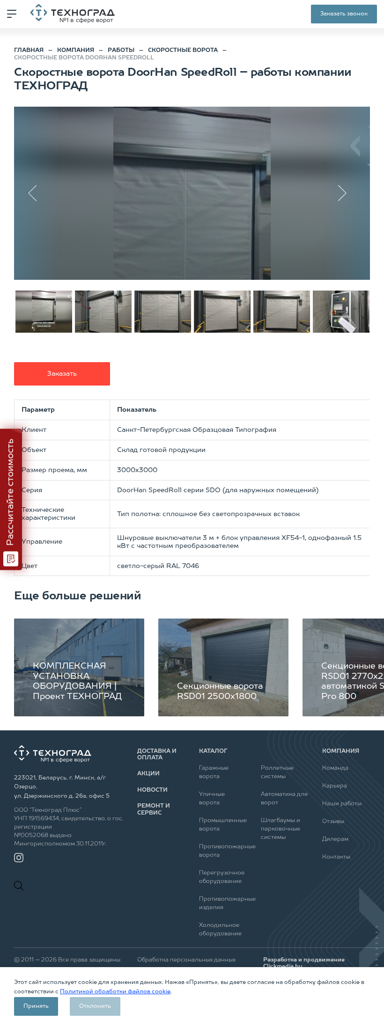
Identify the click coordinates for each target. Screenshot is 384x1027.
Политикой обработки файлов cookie (115, 992)
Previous (37, 193)
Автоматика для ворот (284, 799)
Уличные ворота (212, 799)
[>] (192, 193)
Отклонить (95, 1006)
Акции (148, 774)
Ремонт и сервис (153, 809)
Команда (335, 768)
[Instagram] (18, 857)
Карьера (334, 786)
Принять (36, 1006)
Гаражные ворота (214, 772)
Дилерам (335, 839)
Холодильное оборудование (220, 930)
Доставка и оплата (157, 755)
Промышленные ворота (223, 825)
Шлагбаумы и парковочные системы (280, 829)
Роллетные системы (277, 772)
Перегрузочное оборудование (221, 877)
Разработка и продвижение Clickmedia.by (304, 963)
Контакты (336, 857)
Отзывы (333, 821)
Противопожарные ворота (223, 851)
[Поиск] (21, 885)
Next (346, 193)
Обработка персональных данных (186, 960)
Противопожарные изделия (223, 903)
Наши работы (342, 804)
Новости (152, 790)
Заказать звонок (344, 14)
